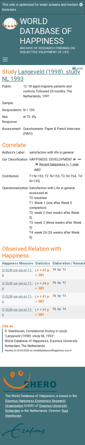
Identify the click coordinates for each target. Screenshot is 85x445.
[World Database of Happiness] (10, 34)
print (79, 68)
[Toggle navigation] (5, 59)
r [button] (36, 270)
